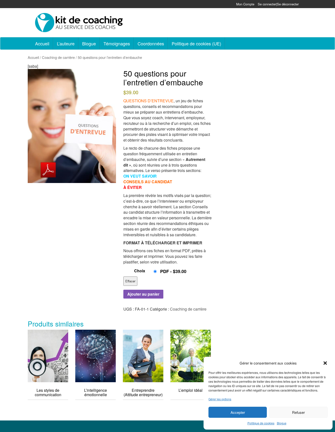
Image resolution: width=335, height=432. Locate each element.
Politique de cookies (260, 423)
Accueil (42, 43)
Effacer (130, 281)
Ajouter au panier (143, 294)
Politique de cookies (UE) (196, 43)
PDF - (173, 271)
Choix (139, 271)
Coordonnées (151, 43)
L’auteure (66, 43)
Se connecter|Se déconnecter (278, 4)
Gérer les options (219, 399)
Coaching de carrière (58, 57)
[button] (325, 363)
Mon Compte (245, 4)
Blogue (281, 423)
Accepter (238, 412)
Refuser (298, 412)
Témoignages (116, 43)
